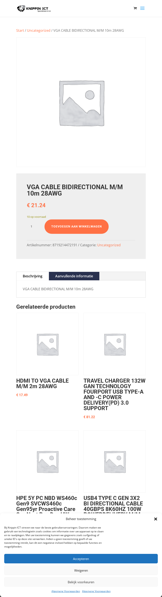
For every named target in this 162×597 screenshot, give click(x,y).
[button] (156, 519)
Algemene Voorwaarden (65, 591)
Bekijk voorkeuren (81, 582)
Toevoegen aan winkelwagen (76, 226)
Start (20, 30)
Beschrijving (32, 276)
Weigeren (81, 570)
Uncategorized (38, 30)
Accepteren (81, 559)
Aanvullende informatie (74, 276)
